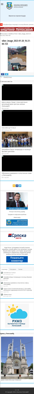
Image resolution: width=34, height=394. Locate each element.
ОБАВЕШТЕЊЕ (12, 34)
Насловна (4, 34)
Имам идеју (17, 217)
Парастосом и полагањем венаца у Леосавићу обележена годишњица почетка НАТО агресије (17, 289)
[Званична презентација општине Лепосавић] (17, 6)
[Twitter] (20, 185)
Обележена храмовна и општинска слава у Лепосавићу (16, 283)
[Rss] (14, 185)
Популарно (12, 269)
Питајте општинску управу (17, 211)
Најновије (4, 269)
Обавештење (7, 294)
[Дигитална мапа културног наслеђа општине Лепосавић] (17, 29)
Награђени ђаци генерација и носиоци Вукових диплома (17, 277)
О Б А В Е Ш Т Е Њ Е (9, 128)
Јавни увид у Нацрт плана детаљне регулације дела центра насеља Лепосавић (14, 104)
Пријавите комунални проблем (17, 214)
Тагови (20, 269)
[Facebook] (17, 185)
